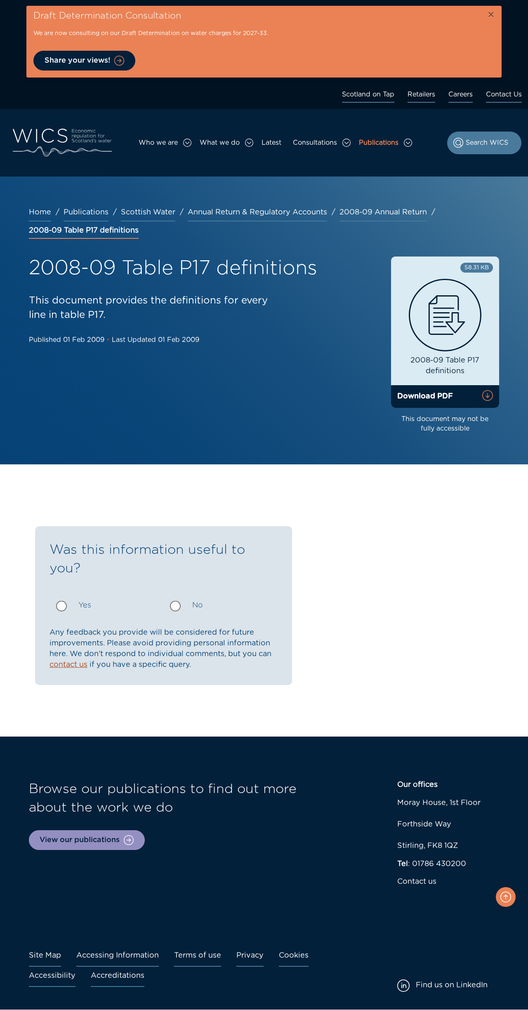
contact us (68, 665)
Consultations (315, 142)
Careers (460, 94)
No (197, 605)
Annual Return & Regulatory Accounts (257, 212)
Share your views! (77, 60)
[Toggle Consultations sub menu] (346, 143)
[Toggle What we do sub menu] (249, 143)
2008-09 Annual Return (383, 212)
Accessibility (52, 975)
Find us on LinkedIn (452, 985)
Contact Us (504, 94)
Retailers (421, 94)
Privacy (250, 955)
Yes (84, 605)
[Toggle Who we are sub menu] (187, 143)
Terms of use (197, 955)
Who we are (158, 142)
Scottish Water (148, 212)
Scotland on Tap (368, 94)
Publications (378, 142)
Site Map (45, 955)
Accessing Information (117, 955)
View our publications (80, 840)
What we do (220, 142)
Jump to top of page (506, 897)
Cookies (294, 955)
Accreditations (117, 975)
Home (40, 212)
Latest (271, 142)
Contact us (416, 881)
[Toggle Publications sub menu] (408, 143)
